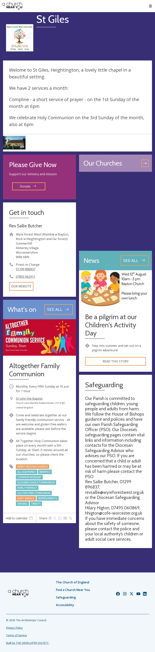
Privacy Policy (14, 628)
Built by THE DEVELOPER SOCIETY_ (28, 643)
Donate (25, 186)
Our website (21, 286)
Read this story (116, 361)
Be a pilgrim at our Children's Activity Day (111, 325)
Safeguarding (66, 597)
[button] (150, 6)
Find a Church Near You (73, 590)
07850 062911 (25, 277)
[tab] (19, 518)
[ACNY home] (12, 6)
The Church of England (72, 582)
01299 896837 (25, 269)
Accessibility (65, 605)
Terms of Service (16, 635)
